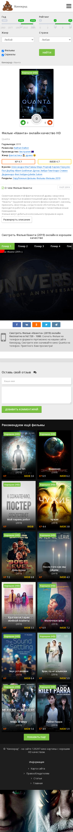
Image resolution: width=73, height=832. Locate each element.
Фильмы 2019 (53, 178)
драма (29, 155)
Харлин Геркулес (61, 166)
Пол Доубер (8, 170)
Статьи (38, 778)
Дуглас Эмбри (40, 170)
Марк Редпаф (44, 166)
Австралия (25, 151)
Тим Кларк (53, 170)
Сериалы (10, 54)
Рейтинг (44, 16)
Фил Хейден (21, 174)
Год (4, 16)
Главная (38, 783)
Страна (43, 32)
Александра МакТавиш (23, 166)
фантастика (15, 155)
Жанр (5, 32)
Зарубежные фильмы (24, 178)
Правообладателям (37, 773)
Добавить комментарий (21, 409)
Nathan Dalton (21, 147)
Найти (47, 52)
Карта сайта (38, 768)
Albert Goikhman (23, 170)
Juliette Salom (35, 174)
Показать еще (36, 737)
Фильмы (10, 50)
